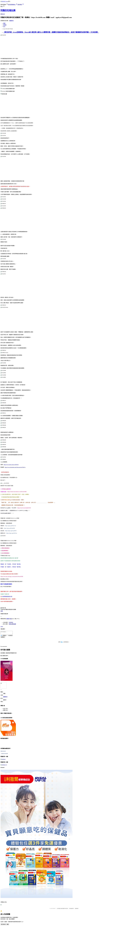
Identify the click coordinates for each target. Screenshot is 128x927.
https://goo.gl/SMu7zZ (10, 525)
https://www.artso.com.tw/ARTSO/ (11, 464)
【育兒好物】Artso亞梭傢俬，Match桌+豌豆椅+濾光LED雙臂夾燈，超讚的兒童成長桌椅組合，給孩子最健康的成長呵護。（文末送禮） (51, 32)
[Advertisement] (41, 46)
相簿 (4, 23)
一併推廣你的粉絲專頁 (4, 753)
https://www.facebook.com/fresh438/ (17, 491)
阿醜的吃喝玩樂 (8, 10)
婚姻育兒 (11, 20)
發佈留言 (3, 637)
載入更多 (3, 628)
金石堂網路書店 (5, 553)
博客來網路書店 (5, 548)
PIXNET (54, 908)
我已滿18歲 (3, 924)
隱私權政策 (71, 908)
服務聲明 (76, 908)
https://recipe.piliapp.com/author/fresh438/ (12, 576)
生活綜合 (11, 622)
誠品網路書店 (5, 550)
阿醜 (2, 611)
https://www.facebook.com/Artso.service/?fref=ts (15, 467)
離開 (8, 924)
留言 (11, 618)
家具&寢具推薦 (12, 624)
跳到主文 (3, 14)
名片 (4, 26)
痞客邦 (8, 618)
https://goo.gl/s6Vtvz (11, 533)
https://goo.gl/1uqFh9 (10, 530)
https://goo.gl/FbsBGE (9, 528)
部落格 (4, 24)
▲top (2, 626)
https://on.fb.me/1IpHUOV (24, 507)
